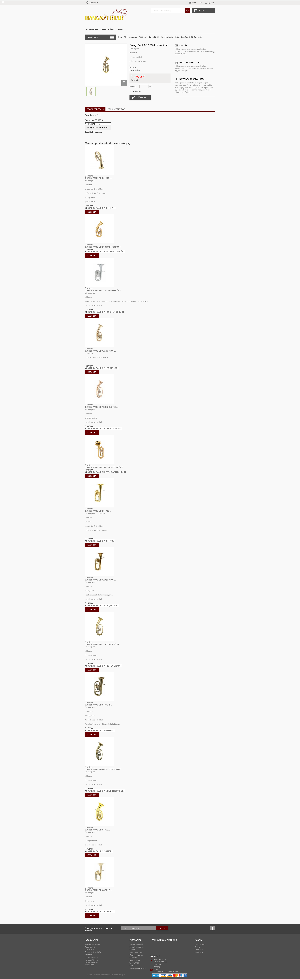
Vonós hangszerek (136, 952)
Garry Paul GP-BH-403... (98, 510)
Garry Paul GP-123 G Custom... (102, 407)
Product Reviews (116, 109)
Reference (89, 120)
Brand (88, 115)
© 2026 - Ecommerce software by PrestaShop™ (106, 974)
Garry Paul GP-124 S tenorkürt (103, 290)
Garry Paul (96, 115)
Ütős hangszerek (135, 955)
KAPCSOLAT (197, 2)
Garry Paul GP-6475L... (97, 829)
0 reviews (89, 175)
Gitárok (132, 949)
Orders (197, 947)
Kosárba (142, 97)
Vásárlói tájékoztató (92, 944)
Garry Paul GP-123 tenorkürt (102, 644)
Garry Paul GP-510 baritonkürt (103, 246)
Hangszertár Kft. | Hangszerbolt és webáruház (92, 962)
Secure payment (91, 957)
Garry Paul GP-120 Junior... (100, 579)
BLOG (120, 29)
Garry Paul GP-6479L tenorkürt (103, 769)
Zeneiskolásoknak (136, 944)
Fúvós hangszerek (136, 947)
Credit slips (199, 949)
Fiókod (198, 940)
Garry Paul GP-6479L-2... (98, 890)
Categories (92, 37)
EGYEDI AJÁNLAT (108, 29)
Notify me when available (98, 127)
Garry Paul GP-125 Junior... (100, 350)
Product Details (95, 109)
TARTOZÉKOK (134, 963)
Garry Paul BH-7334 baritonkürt (104, 467)
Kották (131, 966)
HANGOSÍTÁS (134, 960)
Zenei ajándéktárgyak (137, 968)
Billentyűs (133, 958)
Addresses (199, 952)
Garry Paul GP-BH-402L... (98, 178)
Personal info (200, 944)
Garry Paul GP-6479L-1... (98, 704)
